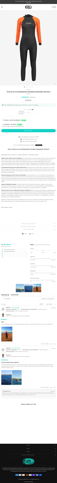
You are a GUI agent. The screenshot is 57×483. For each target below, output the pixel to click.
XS (21, 112)
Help (28, 445)
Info (28, 448)
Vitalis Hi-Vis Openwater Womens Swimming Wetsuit (18, 315)
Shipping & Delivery (28, 223)
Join (34, 105)
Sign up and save (28, 454)
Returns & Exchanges (28, 226)
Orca (28, 89)
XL (36, 112)
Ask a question (28, 229)
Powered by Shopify (28, 481)
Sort (42, 304)
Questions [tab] (14, 295)
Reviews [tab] (5, 295)
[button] (28, 97)
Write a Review (49, 299)
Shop (28, 451)
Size (27, 109)
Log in (29, 105)
